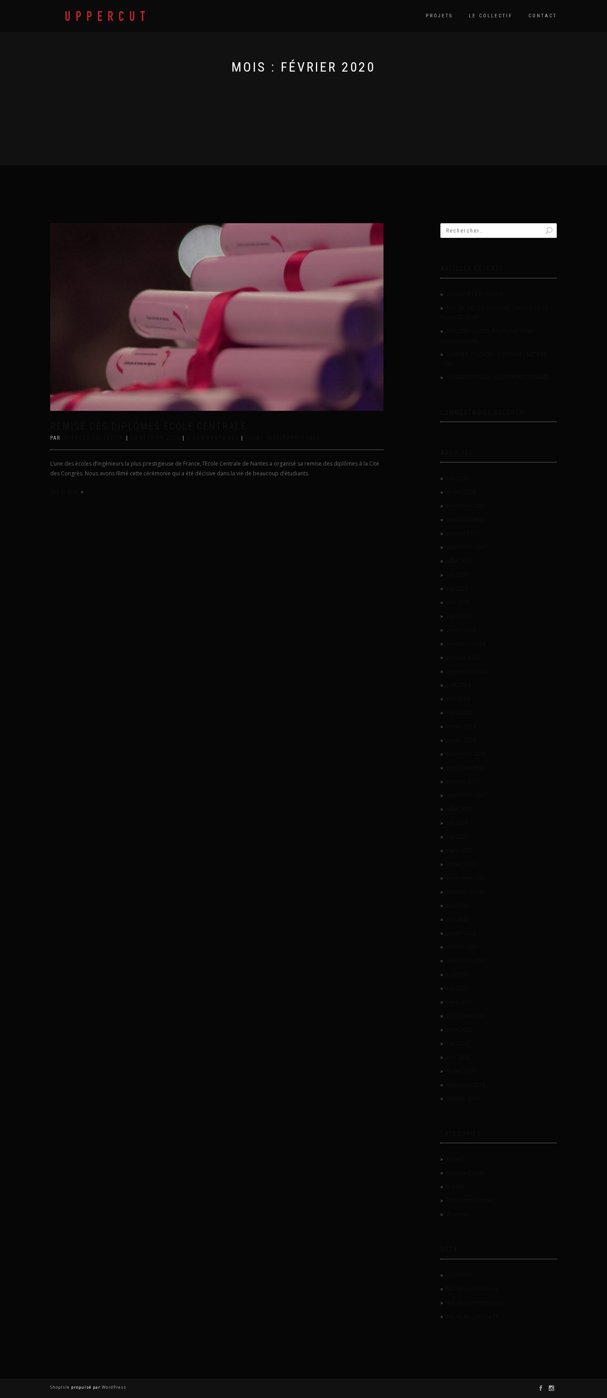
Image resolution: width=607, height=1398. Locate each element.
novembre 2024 (465, 643)
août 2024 (458, 685)
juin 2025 (456, 574)
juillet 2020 (458, 1029)
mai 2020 (456, 1043)
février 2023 (460, 864)
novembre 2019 (465, 1085)
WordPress (113, 1387)
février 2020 (460, 1071)
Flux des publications (471, 1289)
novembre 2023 (465, 767)
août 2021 (458, 974)
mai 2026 (456, 478)
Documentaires (464, 1173)
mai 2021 (456, 988)
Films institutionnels (283, 438)
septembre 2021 (466, 960)
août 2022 (458, 905)
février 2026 (460, 492)
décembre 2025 (465, 506)
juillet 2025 (458, 561)
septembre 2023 (466, 795)
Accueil (454, 1159)
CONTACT (542, 16)
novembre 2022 (465, 878)
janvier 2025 (460, 630)
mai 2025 (456, 588)
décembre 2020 (465, 1016)
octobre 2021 (462, 947)
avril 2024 (457, 699)
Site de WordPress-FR (472, 1316)
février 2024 (460, 726)
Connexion (458, 1275)
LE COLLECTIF (490, 16)
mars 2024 (458, 712)
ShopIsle (60, 1387)
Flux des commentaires (474, 1302)
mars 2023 (458, 850)
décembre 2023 (465, 754)
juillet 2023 (458, 809)
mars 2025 (458, 616)
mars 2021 (458, 1002)
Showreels (458, 1214)
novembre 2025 (465, 519)
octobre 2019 (462, 1098)
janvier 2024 (460, 740)
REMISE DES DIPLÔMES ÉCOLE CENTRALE (148, 426)
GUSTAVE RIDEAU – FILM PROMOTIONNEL (498, 377)
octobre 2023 (462, 781)
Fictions (454, 1186)
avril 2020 (457, 1057)
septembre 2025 (466, 547)
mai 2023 (456, 836)
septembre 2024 (466, 671)
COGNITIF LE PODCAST (475, 294)
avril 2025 (457, 602)
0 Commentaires (213, 438)
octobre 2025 (462, 533)
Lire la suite (64, 491)
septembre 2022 (466, 892)
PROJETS (439, 16)
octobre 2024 (462, 657)
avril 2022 (457, 919)
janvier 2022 (460, 933)
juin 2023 (456, 823)
